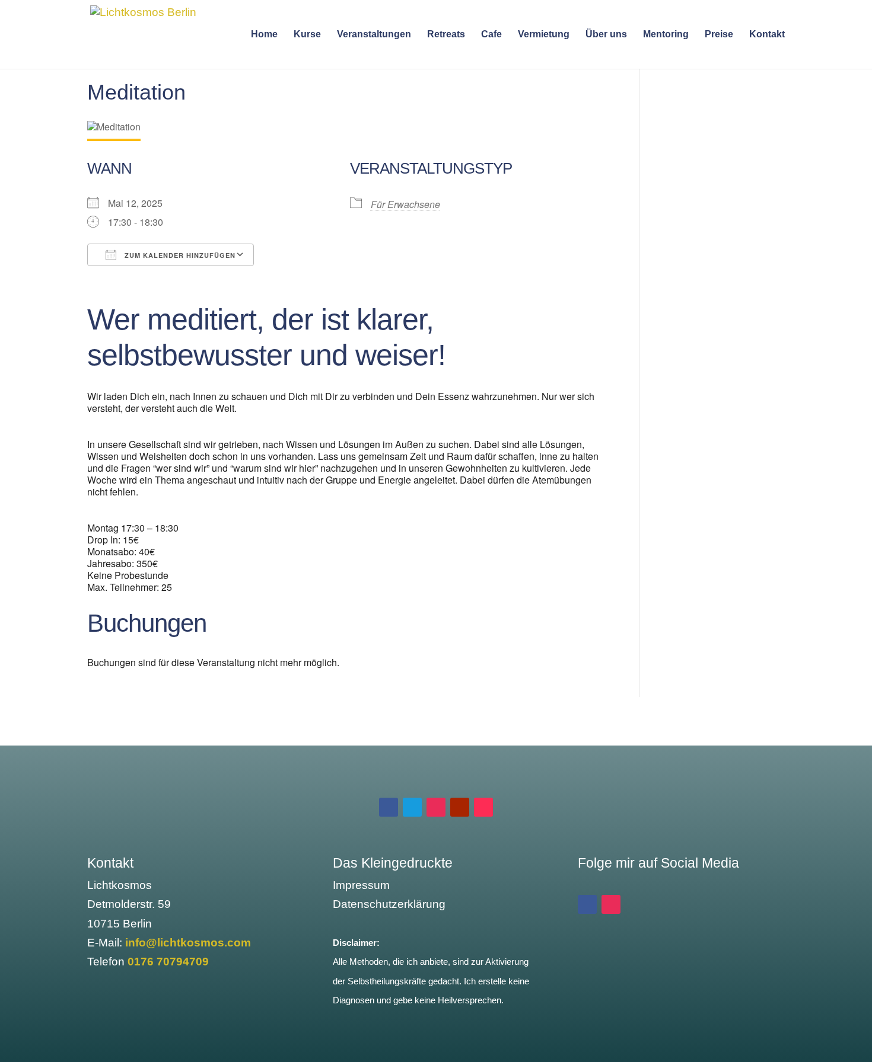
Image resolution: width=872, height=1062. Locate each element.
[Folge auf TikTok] (483, 807)
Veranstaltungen (374, 34)
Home (264, 34)
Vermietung (543, 34)
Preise (719, 34)
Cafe (491, 34)
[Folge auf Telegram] (412, 807)
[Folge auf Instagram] (436, 807)
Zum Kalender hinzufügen (178, 255)
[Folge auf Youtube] (459, 807)
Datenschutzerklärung (389, 904)
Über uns (606, 34)
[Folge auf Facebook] (388, 807)
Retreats (446, 34)
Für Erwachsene (405, 204)
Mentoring (666, 34)
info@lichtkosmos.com (188, 942)
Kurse (307, 34)
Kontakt (767, 34)
